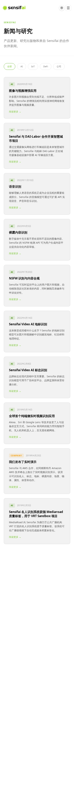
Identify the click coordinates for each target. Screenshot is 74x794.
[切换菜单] (68, 8)
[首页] (14, 7)
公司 (59, 66)
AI (21, 66)
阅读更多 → (15, 111)
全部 (9, 66)
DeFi (45, 66)
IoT (33, 66)
